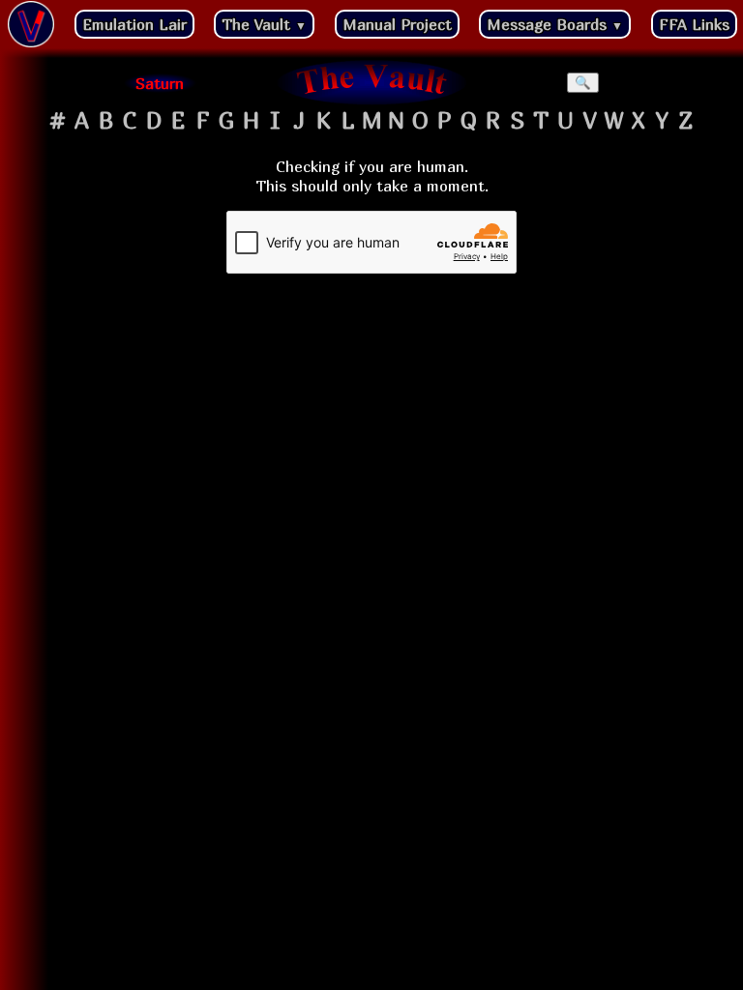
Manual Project (397, 24)
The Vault (264, 24)
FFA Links (694, 24)
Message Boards (555, 24)
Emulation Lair (134, 24)
